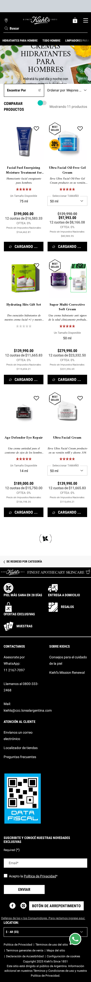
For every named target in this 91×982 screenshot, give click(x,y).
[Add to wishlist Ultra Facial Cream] (80, 398)
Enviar (24, 889)
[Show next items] (89, 40)
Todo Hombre (51, 40)
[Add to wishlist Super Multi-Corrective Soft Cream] (80, 265)
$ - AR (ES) (12, 932)
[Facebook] (12, 905)
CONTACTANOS (14, 646)
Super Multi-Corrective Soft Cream (67, 307)
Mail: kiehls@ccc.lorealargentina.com (28, 707)
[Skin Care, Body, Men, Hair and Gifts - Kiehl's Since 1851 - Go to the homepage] (40, 20)
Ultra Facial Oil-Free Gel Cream (67, 170)
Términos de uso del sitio (51, 944)
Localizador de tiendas (21, 748)
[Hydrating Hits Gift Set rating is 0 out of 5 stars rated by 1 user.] (24, 326)
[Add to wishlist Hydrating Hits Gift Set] (36, 265)
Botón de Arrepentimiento (56, 906)
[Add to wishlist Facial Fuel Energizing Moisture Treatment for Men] (36, 128)
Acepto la (33, 876)
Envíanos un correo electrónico (18, 735)
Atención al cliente (19, 722)
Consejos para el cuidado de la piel (68, 660)
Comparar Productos (14, 106)
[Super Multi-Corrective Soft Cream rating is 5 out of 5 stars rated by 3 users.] (67, 326)
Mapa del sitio (56, 950)
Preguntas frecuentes (20, 757)
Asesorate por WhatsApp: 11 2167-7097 (14, 663)
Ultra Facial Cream (67, 437)
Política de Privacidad (40, 876)
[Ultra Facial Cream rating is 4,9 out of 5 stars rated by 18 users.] (67, 458)
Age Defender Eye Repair (24, 437)
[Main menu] (85, 20)
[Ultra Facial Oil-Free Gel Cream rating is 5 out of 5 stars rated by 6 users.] (67, 189)
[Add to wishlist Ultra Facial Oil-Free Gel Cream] (80, 128)
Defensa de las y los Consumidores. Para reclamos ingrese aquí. (43, 918)
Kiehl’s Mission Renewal (67, 672)
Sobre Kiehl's (59, 646)
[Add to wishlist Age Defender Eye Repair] (36, 398)
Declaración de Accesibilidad (25, 956)
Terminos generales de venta (24, 950)
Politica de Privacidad (18, 944)
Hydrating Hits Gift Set (24, 304)
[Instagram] (23, 905)
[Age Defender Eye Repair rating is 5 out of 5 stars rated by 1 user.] (24, 458)
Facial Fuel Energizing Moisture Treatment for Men (24, 170)
